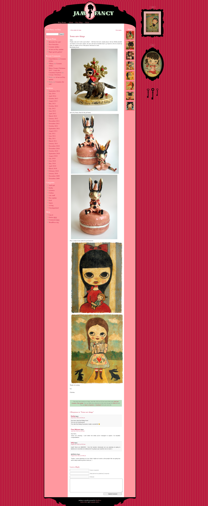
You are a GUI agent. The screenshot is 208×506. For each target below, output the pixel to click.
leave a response (89, 405)
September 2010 (54, 153)
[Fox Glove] (130, 91)
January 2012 (53, 118)
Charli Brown (53, 59)
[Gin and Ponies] (130, 70)
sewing (51, 205)
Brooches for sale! (55, 42)
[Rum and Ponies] (130, 60)
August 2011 (53, 131)
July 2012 (52, 108)
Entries (53, 217)
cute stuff (52, 195)
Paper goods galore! (55, 52)
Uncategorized (54, 208)
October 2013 (53, 98)
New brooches (53, 44)
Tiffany (51, 63)
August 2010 (53, 156)
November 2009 (54, 178)
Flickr (87, 22)
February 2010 (54, 171)
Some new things (77, 36)
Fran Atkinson (75, 429)
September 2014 (54, 91)
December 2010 (54, 146)
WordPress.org (54, 222)
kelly (72, 443)
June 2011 (52, 136)
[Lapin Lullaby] (130, 40)
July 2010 (52, 158)
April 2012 (52, 113)
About (71, 22)
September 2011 (54, 128)
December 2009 (54, 176)
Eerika (73, 416)
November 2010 (54, 148)
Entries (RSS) (84, 502)
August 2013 (53, 101)
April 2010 (52, 166)
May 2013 (52, 103)
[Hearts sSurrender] (130, 50)
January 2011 (53, 143)
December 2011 (54, 121)
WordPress (98, 500)
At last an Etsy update (56, 49)
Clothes (51, 193)
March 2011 (53, 141)
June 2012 (52, 111)
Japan (51, 203)
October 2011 (53, 126)
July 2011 (52, 133)
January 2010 (53, 173)
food (50, 200)
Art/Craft (52, 185)
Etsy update (53, 198)
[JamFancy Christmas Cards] (130, 111)
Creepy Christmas (55, 75)
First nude (118, 30)
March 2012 (53, 116)
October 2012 (53, 106)
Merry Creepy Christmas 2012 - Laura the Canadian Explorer (57, 70)
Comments (54, 220)
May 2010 (52, 163)
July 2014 (52, 93)
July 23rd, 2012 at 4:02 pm (77, 431)
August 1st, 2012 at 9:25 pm (78, 444)
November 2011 (54, 123)
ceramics (52, 190)
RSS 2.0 (115, 403)
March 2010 (53, 168)
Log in (51, 215)
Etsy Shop (79, 22)
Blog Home (62, 22)
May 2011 (52, 138)
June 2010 (52, 161)
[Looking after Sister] (130, 101)
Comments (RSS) (94, 502)
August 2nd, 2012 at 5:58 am (78, 455)
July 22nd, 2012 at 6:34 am (78, 417)
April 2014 (52, 96)
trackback (98, 405)
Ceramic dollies (54, 47)
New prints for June (76, 30)
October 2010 (53, 151)
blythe (51, 188)
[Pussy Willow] (130, 80)
